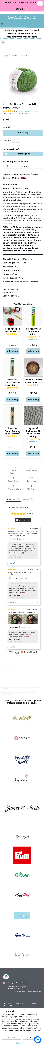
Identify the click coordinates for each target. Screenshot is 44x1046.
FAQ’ (10, 695)
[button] (2, 23)
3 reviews (23, 111)
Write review (23, 520)
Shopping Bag (14, 489)
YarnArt (24, 55)
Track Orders (14, 481)
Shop (5, 55)
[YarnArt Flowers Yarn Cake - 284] (33, 367)
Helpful (11, 563)
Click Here (7, 223)
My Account (31, 470)
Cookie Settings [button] (22, 1043)
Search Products (14, 471)
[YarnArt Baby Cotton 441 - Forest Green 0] (23, 79)
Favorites (31, 481)
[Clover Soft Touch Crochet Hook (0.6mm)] (12, 367)
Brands (14, 55)
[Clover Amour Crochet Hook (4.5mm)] (33, 316)
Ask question (33, 111)
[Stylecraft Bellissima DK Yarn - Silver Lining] (33, 415)
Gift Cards (31, 489)
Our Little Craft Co (22, 17)
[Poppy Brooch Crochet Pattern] (12, 316)
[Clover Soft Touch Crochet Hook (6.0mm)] (12, 415)
